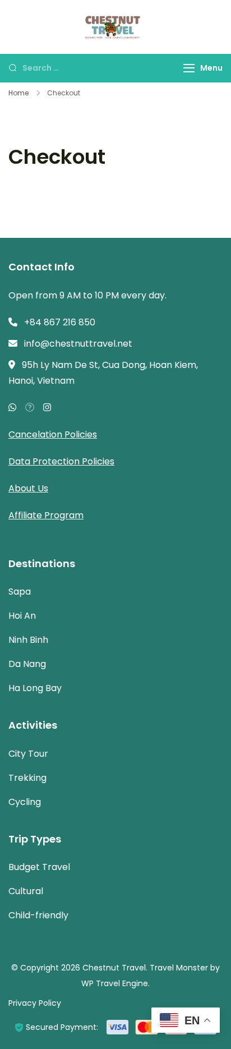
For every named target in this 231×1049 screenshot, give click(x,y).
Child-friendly (38, 915)
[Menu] (189, 68)
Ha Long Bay (35, 688)
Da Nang (27, 663)
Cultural (25, 891)
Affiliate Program (46, 515)
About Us (28, 488)
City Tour (28, 753)
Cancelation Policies (52, 434)
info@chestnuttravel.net (78, 343)
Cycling (24, 801)
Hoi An (22, 615)
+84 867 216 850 (59, 322)
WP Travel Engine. (115, 983)
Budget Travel (39, 867)
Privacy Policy (34, 1003)
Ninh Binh (28, 639)
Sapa (19, 591)
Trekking (27, 777)
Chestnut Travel (114, 967)
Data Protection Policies (61, 461)
